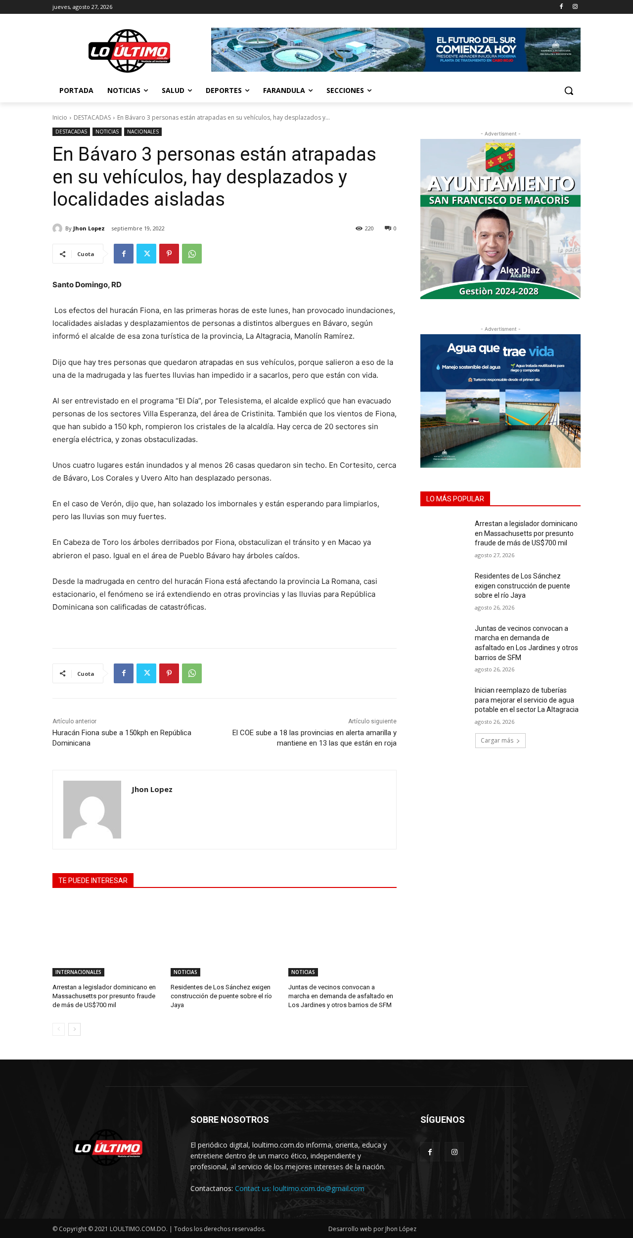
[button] (569, 90)
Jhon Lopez (89, 228)
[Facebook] (561, 7)
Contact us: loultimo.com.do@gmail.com (299, 1188)
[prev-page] (58, 1029)
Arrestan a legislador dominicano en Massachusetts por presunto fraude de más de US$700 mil (104, 996)
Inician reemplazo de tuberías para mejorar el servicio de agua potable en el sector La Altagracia (527, 699)
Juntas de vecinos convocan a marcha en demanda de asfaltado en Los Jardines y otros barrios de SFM (340, 996)
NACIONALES (143, 131)
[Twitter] (146, 254)
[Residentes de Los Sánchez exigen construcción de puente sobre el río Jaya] (225, 938)
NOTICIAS (107, 131)
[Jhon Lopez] (58, 228)
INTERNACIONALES (78, 972)
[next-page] (74, 1029)
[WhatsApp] (192, 254)
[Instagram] (575, 7)
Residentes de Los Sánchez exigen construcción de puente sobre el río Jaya (221, 996)
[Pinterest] (169, 254)
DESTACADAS (92, 117)
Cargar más (497, 740)
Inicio (59, 117)
